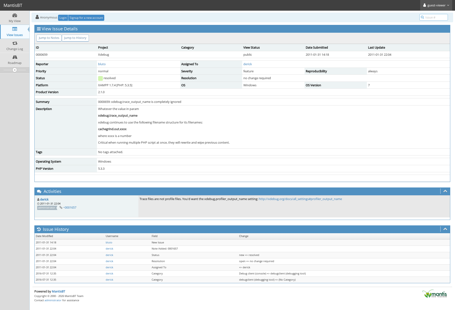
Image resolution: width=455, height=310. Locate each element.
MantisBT (58, 291)
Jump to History (75, 38)
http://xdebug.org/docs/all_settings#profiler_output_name (300, 199)
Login (63, 18)
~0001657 (69, 207)
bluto (102, 64)
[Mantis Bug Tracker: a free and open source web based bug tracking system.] (435, 293)
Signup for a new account (86, 18)
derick (247, 64)
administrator (53, 300)
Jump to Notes (49, 38)
